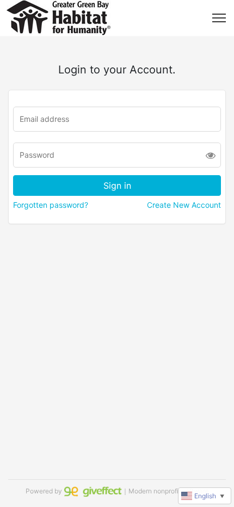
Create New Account (184, 204)
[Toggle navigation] (219, 18)
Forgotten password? (50, 204)
